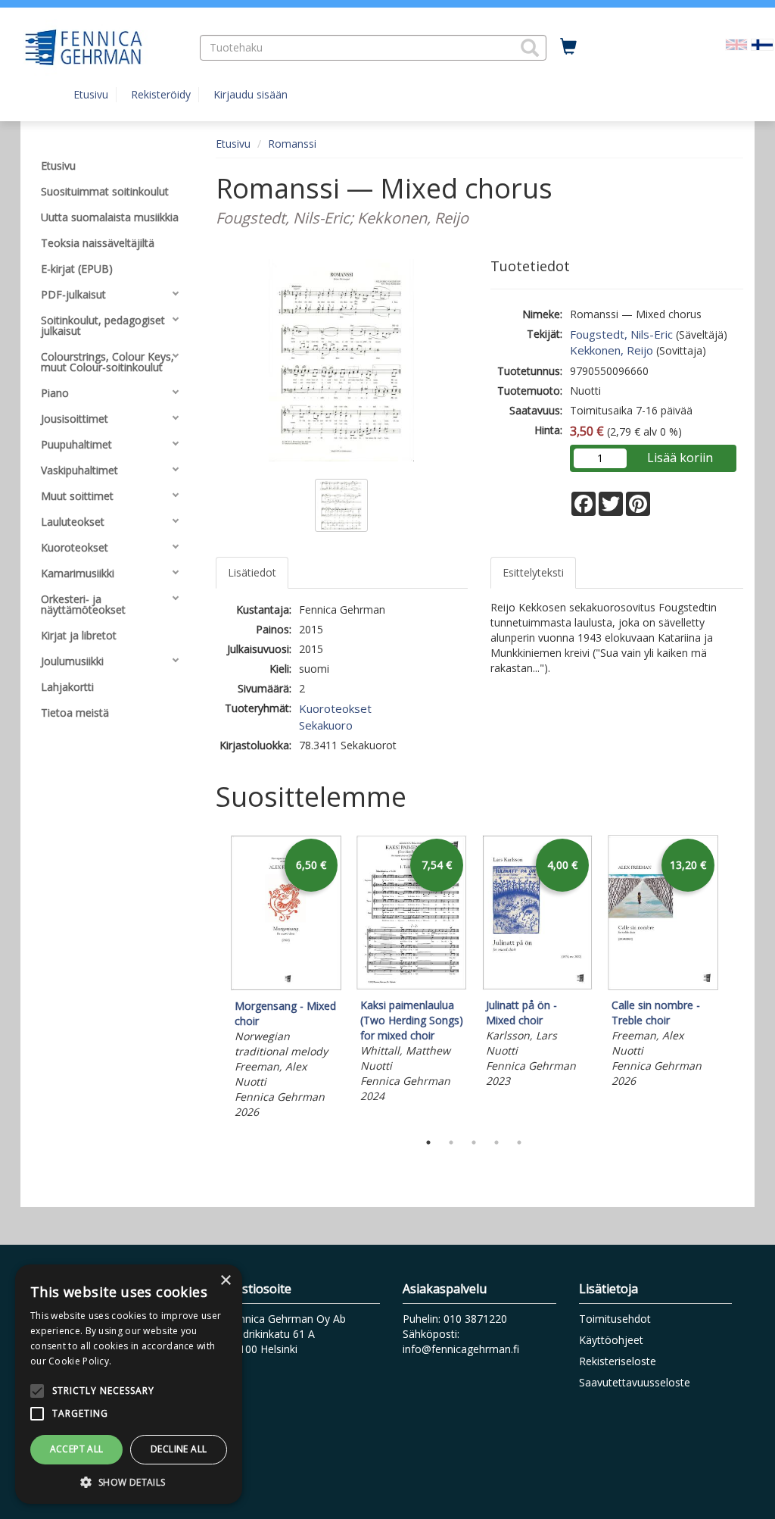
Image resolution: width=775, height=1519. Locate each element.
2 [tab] (451, 1142)
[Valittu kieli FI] (762, 43)
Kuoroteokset (335, 708)
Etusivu (90, 94)
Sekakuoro (326, 725)
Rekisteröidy (161, 94)
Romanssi (292, 143)
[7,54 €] (411, 986)
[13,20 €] (663, 986)
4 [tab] (496, 1142)
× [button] (225, 1280)
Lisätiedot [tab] (252, 572)
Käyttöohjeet (611, 1340)
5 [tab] (519, 1142)
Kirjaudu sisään (250, 94)
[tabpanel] (286, 979)
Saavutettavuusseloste (634, 1382)
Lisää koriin (680, 457)
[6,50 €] (286, 987)
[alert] (128, 1384)
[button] (530, 48)
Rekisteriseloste (617, 1361)
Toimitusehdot (615, 1318)
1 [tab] (428, 1142)
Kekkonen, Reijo (611, 350)
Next (735, 978)
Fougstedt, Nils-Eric (621, 334)
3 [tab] (473, 1142)
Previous (211, 978)
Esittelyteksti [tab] (533, 572)
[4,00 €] (537, 986)
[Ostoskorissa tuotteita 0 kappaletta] (568, 47)
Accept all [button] (77, 1448)
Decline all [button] (179, 1448)
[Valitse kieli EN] (736, 43)
